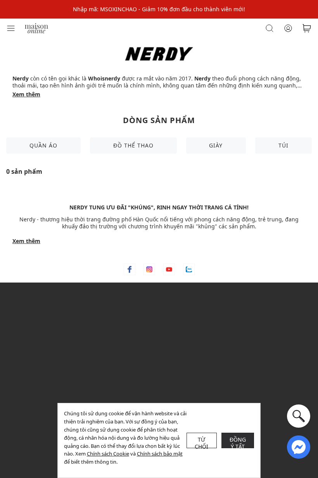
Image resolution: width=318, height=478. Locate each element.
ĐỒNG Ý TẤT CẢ (238, 442)
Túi (283, 145)
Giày (216, 145)
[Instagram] (149, 269)
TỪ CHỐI (202, 442)
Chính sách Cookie (108, 453)
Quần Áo (43, 145)
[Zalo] (189, 269)
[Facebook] (129, 269)
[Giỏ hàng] (306, 28)
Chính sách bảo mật (160, 453)
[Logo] (36, 27)
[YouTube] (169, 269)
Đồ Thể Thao (133, 145)
